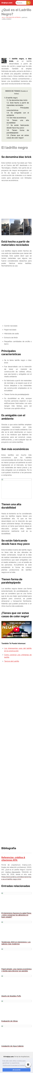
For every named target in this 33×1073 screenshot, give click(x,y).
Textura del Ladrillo (11, 661)
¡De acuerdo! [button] (17, 1070)
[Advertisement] (16, 39)
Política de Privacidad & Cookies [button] (14, 1065)
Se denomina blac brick (17, 100)
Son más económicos (16, 118)
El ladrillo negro (11, 98)
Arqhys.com (6, 3)
